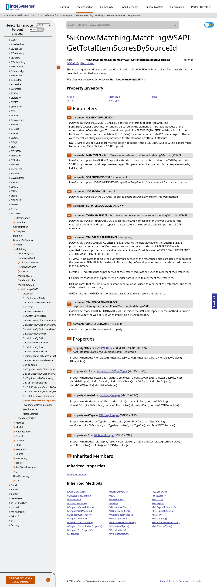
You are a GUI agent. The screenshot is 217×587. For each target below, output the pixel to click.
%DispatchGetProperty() (80, 514)
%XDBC (15, 182)
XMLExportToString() (163, 510)
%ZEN (14, 191)
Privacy (163, 581)
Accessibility (198, 581)
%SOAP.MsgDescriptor (80, 63)
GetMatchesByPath (33, 338)
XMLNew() (157, 514)
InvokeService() (160, 491)
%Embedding (18, 62)
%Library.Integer (110, 395)
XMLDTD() (157, 499)
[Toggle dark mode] (209, 25)
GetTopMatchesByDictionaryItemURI (43, 373)
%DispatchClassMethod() (80, 507)
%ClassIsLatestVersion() (79, 495)
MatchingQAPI (26, 284)
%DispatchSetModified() (80, 522)
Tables (19, 462)
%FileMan (16, 79)
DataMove (16, 498)
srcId (154, 96)
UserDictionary (21, 476)
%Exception (17, 66)
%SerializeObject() (119, 526)
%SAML (15, 133)
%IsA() (112, 495)
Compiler (21, 222)
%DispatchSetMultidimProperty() (85, 526)
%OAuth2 (16, 115)
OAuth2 (15, 516)
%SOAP (15, 137)
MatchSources (30, 413)
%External (16, 75)
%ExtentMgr (17, 71)
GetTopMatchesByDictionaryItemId (42, 369)
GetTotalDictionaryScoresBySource (42, 387)
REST (18, 444)
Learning (64, 7)
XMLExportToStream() (164, 507)
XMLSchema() (159, 518)
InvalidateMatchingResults (37, 404)
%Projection (17, 119)
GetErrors (28, 306)
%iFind (14, 209)
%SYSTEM (16, 151)
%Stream (16, 155)
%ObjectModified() (119, 510)
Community (106, 7)
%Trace (15, 164)
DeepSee (20, 231)
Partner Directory (201, 7)
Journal (15, 507)
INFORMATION (19, 502)
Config (14, 493)
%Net (14, 111)
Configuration (20, 226)
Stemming (21, 458)
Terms (172, 581)
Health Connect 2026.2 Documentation (21, 580)
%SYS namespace (64, 15)
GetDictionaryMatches (35, 298)
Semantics (21, 449)
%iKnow (79, 15)
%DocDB (15, 57)
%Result (71, 96)
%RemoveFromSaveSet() (122, 522)
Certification (177, 7)
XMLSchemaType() (162, 526)
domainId (114, 96)
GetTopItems (30, 364)
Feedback (214, 300)
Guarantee (183, 581)
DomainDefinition (23, 240)
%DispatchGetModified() (80, 510)
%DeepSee (16, 48)
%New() (113, 503)
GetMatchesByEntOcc (34, 333)
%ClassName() (74, 499)
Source (19, 453)
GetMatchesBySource (34, 347)
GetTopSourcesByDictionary (38, 378)
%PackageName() (118, 518)
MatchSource (30, 409)
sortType (114, 100)
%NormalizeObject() (120, 507)
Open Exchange (129, 7)
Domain (17, 235)
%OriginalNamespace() (121, 514)
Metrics (20, 422)
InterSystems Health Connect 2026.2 (20, 15)
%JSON (14, 93)
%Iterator (16, 88)
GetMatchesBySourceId (35, 351)
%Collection (17, 44)
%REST (14, 124)
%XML (14, 186)
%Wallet (15, 173)
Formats (25, 271)
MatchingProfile (26, 280)
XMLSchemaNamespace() (166, 522)
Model (19, 427)
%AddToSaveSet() (76, 491)
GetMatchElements (33, 311)
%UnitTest (16, 168)
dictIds (70, 100)
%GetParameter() (118, 491)
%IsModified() (117, 499)
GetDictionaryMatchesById (37, 302)
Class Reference (47, 15)
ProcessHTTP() (159, 495)
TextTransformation (26, 467)
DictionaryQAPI (26, 257)
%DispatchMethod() (77, 518)
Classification (23, 217)
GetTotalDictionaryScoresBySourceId (43, 391)
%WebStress (17, 177)
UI (17, 471)
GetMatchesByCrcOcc (34, 315)
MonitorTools (18, 511)
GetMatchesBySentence (35, 342)
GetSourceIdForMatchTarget (38, 360)
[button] (69, 108)
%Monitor (16, 106)
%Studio (15, 160)
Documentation (84, 7)
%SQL (14, 142)
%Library (16, 97)
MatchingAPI (25, 275)
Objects (20, 436)
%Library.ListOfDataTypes (112, 371)
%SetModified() (117, 530)
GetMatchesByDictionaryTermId (40, 329)
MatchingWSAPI (102, 15)
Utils (18, 480)
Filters (19, 244)
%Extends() (73, 533)
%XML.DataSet (107, 348)
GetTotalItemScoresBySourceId (126, 15)
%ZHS (14, 195)
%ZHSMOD (17, 204)
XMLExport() (158, 503)
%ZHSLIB (16, 200)
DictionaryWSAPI (29, 262)
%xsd (14, 485)
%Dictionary (17, 53)
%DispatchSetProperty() (80, 530)
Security (15, 525)
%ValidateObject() (119, 533)
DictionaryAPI (25, 253)
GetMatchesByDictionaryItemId (40, 320)
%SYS (14, 146)
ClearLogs (28, 293)
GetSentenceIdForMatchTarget (39, 355)
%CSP (14, 39)
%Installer (16, 84)
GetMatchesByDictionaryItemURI (41, 324)
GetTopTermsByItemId (35, 382)
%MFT (14, 102)
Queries (20, 440)
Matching (88, 15)
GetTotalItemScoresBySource (38, 395)
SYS (13, 520)
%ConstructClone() (77, 503)
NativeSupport (23, 431)
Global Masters (154, 7)
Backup (15, 489)
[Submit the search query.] (175, 25)
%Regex (15, 128)
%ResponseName (76, 474)
